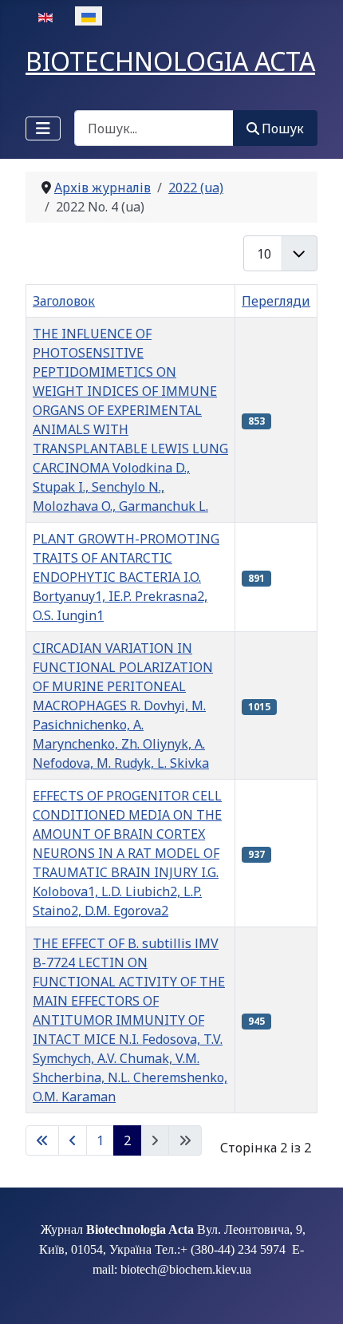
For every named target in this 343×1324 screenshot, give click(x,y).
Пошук (283, 128)
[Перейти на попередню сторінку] (72, 1140)
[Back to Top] (315, 1294)
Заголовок (64, 301)
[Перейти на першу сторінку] (42, 1140)
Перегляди (276, 301)
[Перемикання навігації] (43, 128)
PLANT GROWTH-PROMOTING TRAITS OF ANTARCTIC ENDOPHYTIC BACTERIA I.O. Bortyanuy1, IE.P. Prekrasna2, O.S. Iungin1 (126, 577)
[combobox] (154, 128)
